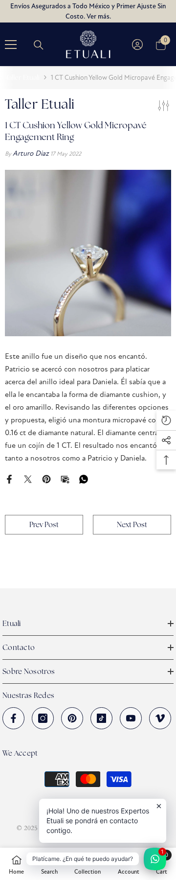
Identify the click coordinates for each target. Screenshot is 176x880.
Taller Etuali (22, 77)
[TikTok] (101, 718)
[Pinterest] (46, 478)
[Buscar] (38, 45)
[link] (49, 864)
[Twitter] (27, 478)
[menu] (11, 44)
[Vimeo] (160, 718)
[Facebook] (9, 478)
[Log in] (137, 44)
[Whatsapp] (83, 478)
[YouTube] (131, 718)
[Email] (65, 478)
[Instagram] (43, 718)
